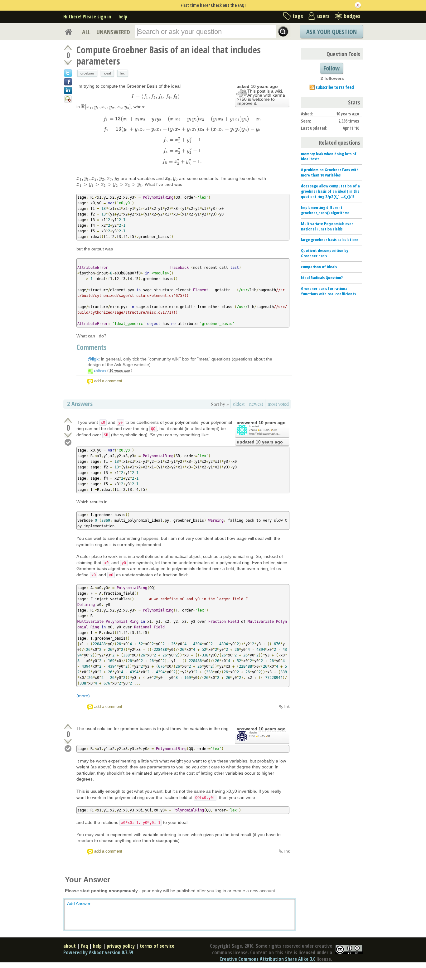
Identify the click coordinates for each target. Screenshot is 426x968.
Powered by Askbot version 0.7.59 (98, 952)
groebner (87, 73)
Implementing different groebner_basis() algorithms (325, 210)
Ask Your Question (331, 31)
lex (122, 73)
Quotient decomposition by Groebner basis (324, 253)
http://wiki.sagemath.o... (265, 433)
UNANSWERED (113, 32)
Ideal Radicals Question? (322, 277)
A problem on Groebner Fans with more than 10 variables (330, 172)
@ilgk (93, 358)
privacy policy (121, 945)
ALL (86, 32)
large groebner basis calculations (329, 239)
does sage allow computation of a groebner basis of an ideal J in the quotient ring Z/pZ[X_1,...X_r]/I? (330, 191)
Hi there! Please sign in (87, 16)
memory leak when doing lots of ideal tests (328, 156)
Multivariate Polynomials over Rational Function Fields (327, 226)
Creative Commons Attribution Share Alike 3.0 (267, 959)
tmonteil (254, 426)
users (323, 16)
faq (84, 945)
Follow (331, 68)
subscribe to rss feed (335, 87)
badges (352, 16)
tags (298, 16)
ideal (107, 73)
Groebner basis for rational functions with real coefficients (328, 291)
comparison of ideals (319, 266)
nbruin (253, 732)
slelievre (100, 370)
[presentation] (155, 96)
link (287, 706)
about (69, 945)
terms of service (157, 945)
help (123, 16)
